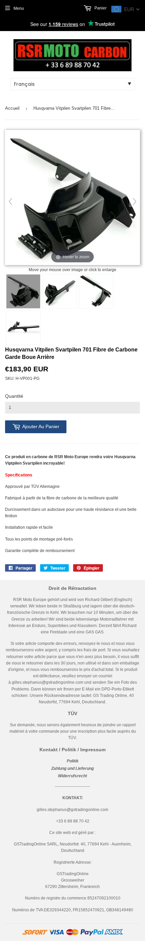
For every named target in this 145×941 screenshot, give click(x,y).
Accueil (12, 108)
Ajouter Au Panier (40, 426)
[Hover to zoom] (72, 197)
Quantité (14, 396)
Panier (100, 8)
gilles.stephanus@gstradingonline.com (47, 682)
